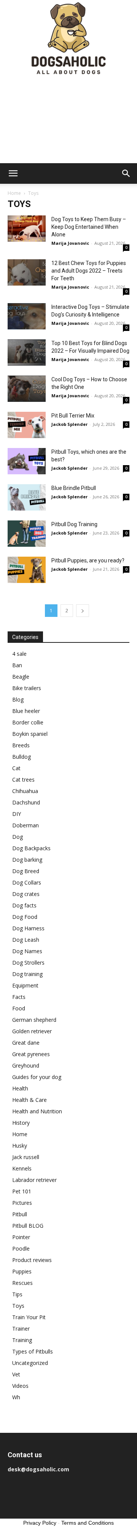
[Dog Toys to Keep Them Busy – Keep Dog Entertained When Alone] (27, 228)
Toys (18, 1305)
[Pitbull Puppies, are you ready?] (27, 570)
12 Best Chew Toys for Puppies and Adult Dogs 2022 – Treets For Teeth (88, 270)
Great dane (26, 1042)
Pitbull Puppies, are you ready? (87, 560)
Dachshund (26, 802)
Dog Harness (28, 928)
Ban (17, 665)
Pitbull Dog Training (74, 524)
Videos (20, 1385)
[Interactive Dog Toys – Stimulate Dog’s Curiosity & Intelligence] (27, 316)
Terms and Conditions (87, 1523)
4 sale (19, 653)
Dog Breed (25, 871)
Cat (16, 768)
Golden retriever (32, 1031)
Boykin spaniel (30, 733)
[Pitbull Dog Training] (27, 533)
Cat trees (23, 779)
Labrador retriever (34, 1179)
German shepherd (34, 1019)
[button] (13, 173)
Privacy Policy (39, 1523)
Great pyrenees (31, 1054)
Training (22, 1340)
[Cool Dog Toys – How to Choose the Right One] (27, 389)
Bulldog (21, 756)
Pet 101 (21, 1191)
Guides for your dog (36, 1077)
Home (14, 193)
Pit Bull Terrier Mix (72, 416)
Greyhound (25, 1065)
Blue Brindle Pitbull (73, 488)
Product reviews (32, 1260)
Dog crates (26, 894)
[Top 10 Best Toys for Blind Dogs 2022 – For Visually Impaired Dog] (27, 352)
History (21, 1122)
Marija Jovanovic (70, 243)
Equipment (25, 985)
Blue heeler (26, 711)
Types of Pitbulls (32, 1351)
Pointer (21, 1237)
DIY (16, 813)
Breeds (21, 745)
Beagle (20, 676)
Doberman (25, 825)
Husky (19, 1145)
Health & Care (29, 1099)
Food (18, 1008)
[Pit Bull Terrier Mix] (27, 425)
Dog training (27, 974)
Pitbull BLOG (27, 1225)
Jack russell (25, 1157)
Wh (16, 1397)
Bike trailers (26, 688)
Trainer (21, 1328)
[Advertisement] (68, 120)
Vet (16, 1374)
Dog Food (24, 916)
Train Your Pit (29, 1317)
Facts (18, 996)
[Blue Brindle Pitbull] (27, 497)
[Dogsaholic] (68, 39)
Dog (17, 836)
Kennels (22, 1168)
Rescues (22, 1282)
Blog (18, 699)
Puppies (22, 1271)
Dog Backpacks (31, 848)
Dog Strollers (28, 962)
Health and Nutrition (37, 1111)
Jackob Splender (69, 424)
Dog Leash (25, 939)
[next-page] (82, 610)
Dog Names (27, 951)
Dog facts (24, 905)
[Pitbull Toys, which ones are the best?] (27, 461)
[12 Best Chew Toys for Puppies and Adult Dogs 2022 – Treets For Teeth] (27, 272)
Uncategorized (30, 1362)
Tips (17, 1294)
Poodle (21, 1248)
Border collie (27, 722)
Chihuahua (25, 791)
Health (20, 1088)
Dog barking (27, 859)
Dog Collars (26, 882)
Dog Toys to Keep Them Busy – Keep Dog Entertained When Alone (88, 227)
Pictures (22, 1202)
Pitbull (19, 1214)
